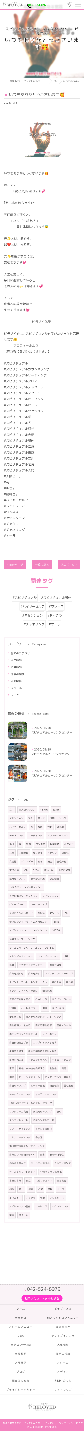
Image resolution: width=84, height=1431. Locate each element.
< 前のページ (15, 564)
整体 (11, 1215)
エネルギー (15, 1197)
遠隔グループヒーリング (22, 939)
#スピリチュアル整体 (56, 597)
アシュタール (57, 1197)
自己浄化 (56, 930)
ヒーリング (41, 1206)
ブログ (15, 695)
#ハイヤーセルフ (33, 606)
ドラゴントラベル (37, 1059)
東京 (28, 1180)
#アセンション (32, 615)
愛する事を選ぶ (43, 1025)
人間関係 (16, 681)
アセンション (16, 818)
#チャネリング (34, 624)
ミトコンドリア (62, 1163)
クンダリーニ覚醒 (18, 1111)
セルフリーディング (19, 1137)
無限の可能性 (57, 1154)
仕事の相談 (17, 674)
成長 (66, 956)
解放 (40, 827)
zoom (56, 921)
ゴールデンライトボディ (22, 1172)
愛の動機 (54, 878)
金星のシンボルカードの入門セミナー (29, 921)
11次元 (44, 809)
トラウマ (52, 852)
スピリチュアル (44, 1180)
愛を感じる (15, 1016)
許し (26, 870)
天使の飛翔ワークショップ (23, 896)
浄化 (49, 827)
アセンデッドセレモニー (32, 965)
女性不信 (14, 870)
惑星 (11, 965)
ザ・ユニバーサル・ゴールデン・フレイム (31, 947)
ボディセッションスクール (23, 1034)
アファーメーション (57, 835)
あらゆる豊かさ (17, 1163)
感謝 (28, 844)
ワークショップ (39, 904)
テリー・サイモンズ (19, 1128)
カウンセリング (60, 1206)
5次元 (36, 870)
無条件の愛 (55, 965)
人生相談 (16, 660)
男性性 (65, 852)
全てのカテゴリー (22, 653)
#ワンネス (56, 606)
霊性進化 (68, 1085)
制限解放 (47, 990)
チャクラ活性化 (43, 1128)
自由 (42, 1154)
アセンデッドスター (48, 956)
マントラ (54, 913)
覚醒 (42, 1197)
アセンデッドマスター (21, 956)
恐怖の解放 (64, 870)
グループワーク (17, 904)
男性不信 (61, 861)
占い (66, 913)
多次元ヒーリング (42, 1111)
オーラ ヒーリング (45, 1094)
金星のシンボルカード (21, 913)
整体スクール (64, 1025)
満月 (11, 844)
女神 (11, 852)
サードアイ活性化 (40, 1163)
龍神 (45, 1008)
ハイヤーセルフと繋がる (58, 1077)
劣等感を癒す (16, 1051)
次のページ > (69, 564)
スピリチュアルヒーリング (59, 973)
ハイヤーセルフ (17, 827)
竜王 (11, 1068)
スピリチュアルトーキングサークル (28, 982)
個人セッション (27, 809)
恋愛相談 (16, 667)
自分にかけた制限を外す (22, 1154)
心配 (40, 1189)
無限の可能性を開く (19, 999)
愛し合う (38, 852)
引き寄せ (69, 844)
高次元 (56, 809)
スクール (16, 688)
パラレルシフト (29, 1008)
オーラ (60, 1189)
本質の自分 (15, 1180)
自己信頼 (54, 1085)
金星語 (41, 913)
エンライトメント (18, 1120)
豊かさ (41, 818)
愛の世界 (56, 982)
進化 (30, 818)
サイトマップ (63, 1389)
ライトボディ (49, 1034)
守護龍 (12, 1008)
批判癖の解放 (38, 878)
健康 (31, 1189)
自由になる (41, 999)
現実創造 (54, 844)
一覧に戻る (42, 564)
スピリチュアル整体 (19, 1206)
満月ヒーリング (17, 878)
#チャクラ (54, 615)
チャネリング (16, 835)
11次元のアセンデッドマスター (26, 887)
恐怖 (50, 1189)
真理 (64, 1068)
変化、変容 (58, 1008)
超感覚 (60, 827)
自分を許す (34, 973)
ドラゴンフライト (61, 999)
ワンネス (40, 844)
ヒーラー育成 (38, 1085)
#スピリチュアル (25, 597)
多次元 (38, 1137)
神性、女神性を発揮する (32, 1068)
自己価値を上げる (18, 1042)
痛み (40, 861)
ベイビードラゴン (61, 1059)
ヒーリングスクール (29, 1077)
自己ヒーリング (17, 1085)
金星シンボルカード (43, 1120)
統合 (49, 861)
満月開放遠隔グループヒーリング (43, 1016)
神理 (11, 1077)
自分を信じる (16, 1059)
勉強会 (53, 1068)
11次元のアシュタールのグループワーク (30, 1103)
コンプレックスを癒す (44, 1042)
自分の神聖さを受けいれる (42, 1051)
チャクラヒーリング (19, 1094)
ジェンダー (27, 861)
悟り (59, 1111)
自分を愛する (16, 973)
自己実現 (61, 1180)
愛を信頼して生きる (19, 1025)
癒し (21, 1189)
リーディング (35, 835)
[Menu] (77, 4)
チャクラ (30, 1197)
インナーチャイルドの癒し (23, 990)
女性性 (12, 861)
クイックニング (50, 896)
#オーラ (54, 624)
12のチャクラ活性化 (51, 1172)
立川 (11, 809)
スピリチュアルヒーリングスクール (28, 930)
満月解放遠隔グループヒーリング (27, 1146)
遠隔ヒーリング (58, 818)
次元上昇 (49, 870)
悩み (11, 1189)
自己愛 (69, 982)
